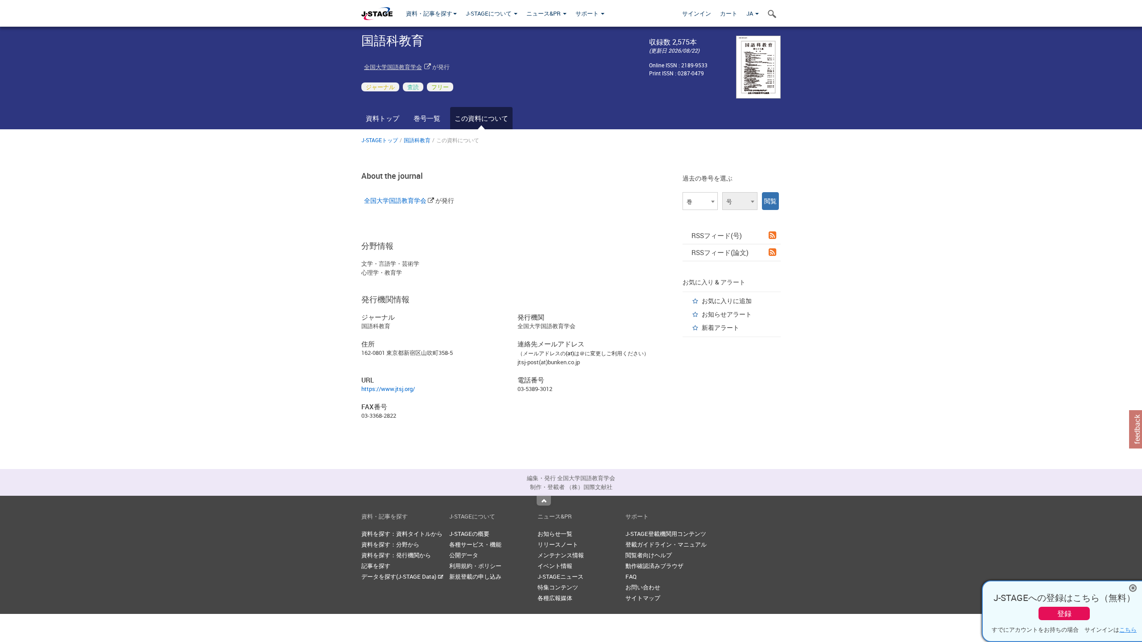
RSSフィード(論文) (720, 252)
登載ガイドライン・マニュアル (666, 544)
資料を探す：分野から (390, 544)
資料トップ (382, 118)
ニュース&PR (544, 13)
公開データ (463, 555)
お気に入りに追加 (727, 300)
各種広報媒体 (555, 598)
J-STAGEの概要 (469, 534)
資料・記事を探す (429, 13)
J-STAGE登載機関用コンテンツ (665, 534)
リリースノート (558, 544)
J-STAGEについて (489, 13)
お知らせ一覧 (555, 534)
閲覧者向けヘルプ (648, 555)
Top (544, 501)
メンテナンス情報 (561, 555)
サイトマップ (642, 598)
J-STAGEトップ (379, 140)
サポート (587, 13)
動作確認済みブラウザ (654, 566)
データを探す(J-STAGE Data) (399, 576)
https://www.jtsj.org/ (388, 389)
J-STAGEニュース (560, 576)
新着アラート (720, 327)
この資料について (481, 118)
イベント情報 (555, 566)
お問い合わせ (642, 587)
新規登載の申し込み (475, 576)
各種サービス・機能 (475, 544)
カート (728, 13)
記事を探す (375, 566)
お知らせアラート (727, 314)
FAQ (631, 576)
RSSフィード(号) (716, 235)
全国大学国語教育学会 (393, 67)
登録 (1064, 613)
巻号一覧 (427, 118)
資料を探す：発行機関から (396, 555)
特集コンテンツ (558, 587)
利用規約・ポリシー (475, 566)
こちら (1128, 630)
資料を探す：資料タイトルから (402, 534)
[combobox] (700, 201)
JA (750, 13)
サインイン (696, 13)
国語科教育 (417, 140)
